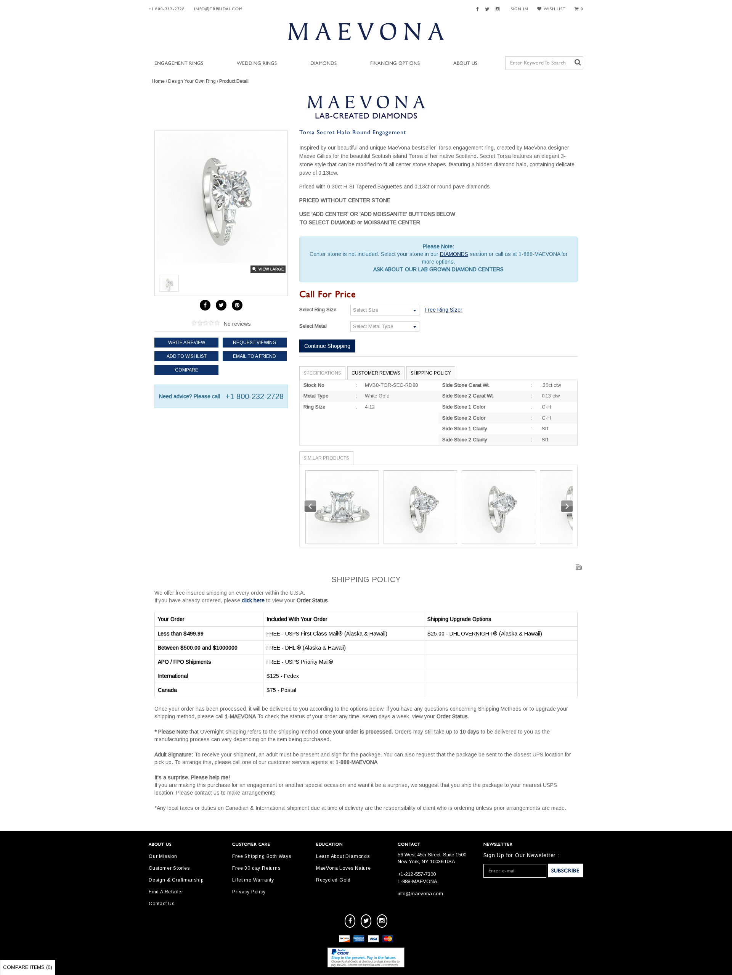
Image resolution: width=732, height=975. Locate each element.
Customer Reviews (376, 373)
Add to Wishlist (187, 356)
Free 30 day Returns (256, 868)
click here (253, 600)
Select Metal (313, 326)
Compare (186, 370)
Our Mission (163, 856)
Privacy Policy (248, 892)
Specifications (322, 373)
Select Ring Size (317, 309)
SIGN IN (519, 9)
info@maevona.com (420, 893)
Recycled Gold (333, 880)
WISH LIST (554, 9)
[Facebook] (478, 9)
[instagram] (382, 921)
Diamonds (323, 63)
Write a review (186, 342)
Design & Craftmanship (176, 880)
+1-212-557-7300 (417, 874)
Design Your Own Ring (192, 81)
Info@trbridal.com (218, 9)
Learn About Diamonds (343, 856)
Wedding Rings (257, 63)
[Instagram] (499, 9)
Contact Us (162, 903)
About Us (465, 63)
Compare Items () (27, 967)
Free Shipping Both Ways (261, 856)
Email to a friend (254, 356)
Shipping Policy (431, 373)
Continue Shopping (327, 346)
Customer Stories (169, 868)
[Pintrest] (237, 305)
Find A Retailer (166, 892)
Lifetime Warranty (253, 880)
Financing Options (395, 63)
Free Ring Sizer (443, 310)
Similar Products (326, 458)
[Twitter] (488, 9)
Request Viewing (254, 342)
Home (158, 81)
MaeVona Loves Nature (343, 868)
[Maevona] (366, 31)
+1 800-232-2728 (167, 9)
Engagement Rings (178, 63)
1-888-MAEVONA (417, 881)
